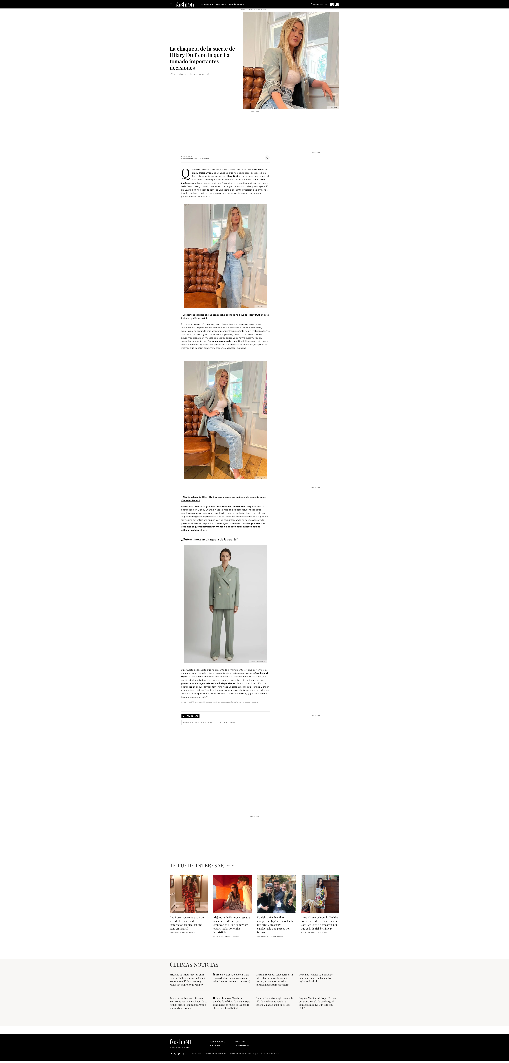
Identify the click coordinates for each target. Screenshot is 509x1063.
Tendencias (206, 4)
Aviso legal (196, 1054)
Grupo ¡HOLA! (242, 1045)
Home (243, 9)
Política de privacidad (241, 1054)
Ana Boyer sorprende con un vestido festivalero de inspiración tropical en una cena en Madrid (187, 922)
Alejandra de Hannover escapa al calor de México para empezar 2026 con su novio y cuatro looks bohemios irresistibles (231, 924)
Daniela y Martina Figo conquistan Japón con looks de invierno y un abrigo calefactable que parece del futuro (275, 924)
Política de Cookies (216, 1054)
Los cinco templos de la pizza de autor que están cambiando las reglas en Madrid (316, 978)
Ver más (231, 866)
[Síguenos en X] (175, 1054)
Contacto (240, 1042)
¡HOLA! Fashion (254, 9)
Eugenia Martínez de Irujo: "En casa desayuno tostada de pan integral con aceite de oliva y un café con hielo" (317, 1003)
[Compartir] (267, 158)
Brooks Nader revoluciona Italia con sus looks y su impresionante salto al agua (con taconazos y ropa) (231, 978)
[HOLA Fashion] (184, 4)
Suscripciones (217, 1042)
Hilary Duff (232, 176)
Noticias (221, 4)
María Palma (187, 156)
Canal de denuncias (268, 1054)
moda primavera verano (199, 722)
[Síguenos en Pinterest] (184, 1054)
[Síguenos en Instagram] (179, 1054)
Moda (265, 9)
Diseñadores (236, 4)
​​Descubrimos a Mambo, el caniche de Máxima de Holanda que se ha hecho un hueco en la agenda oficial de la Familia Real (231, 1003)
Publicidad (215, 1045)
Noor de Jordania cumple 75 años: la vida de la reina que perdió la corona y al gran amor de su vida (274, 1001)
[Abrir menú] (171, 4)
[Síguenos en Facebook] (171, 1054)
